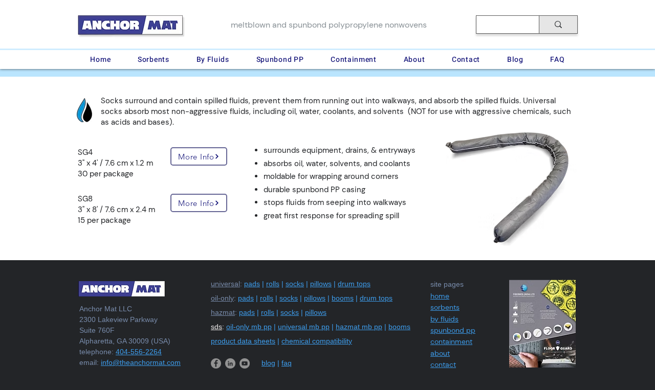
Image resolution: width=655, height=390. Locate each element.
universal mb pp (304, 327)
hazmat (223, 312)
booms (343, 298)
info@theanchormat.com (141, 362)
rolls (272, 284)
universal (225, 283)
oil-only (222, 298)
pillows (321, 284)
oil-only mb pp (249, 327)
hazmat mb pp (359, 327)
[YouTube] (244, 363)
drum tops (354, 284)
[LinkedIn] (230, 363)
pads (252, 284)
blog (268, 363)
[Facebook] (216, 363)
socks (295, 284)
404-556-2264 (139, 352)
